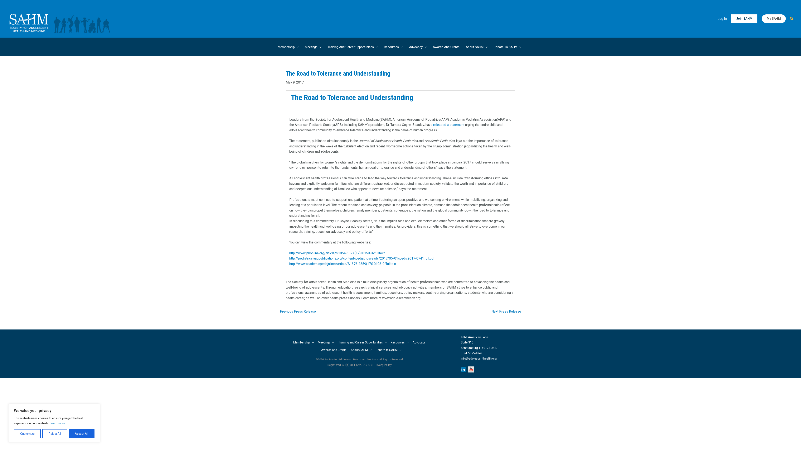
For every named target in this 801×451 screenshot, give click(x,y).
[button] (744, 18)
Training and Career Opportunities (351, 47)
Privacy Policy (383, 364)
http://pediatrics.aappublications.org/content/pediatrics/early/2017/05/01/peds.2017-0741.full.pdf (362, 258)
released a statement (448, 125)
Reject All (55, 433)
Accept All (81, 433)
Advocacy (416, 47)
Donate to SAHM (505, 47)
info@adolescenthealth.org (479, 358)
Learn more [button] (57, 423)
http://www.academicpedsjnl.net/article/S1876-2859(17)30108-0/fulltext (342, 264)
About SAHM (475, 47)
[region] (54, 423)
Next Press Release (508, 311)
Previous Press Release (296, 311)
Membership (286, 47)
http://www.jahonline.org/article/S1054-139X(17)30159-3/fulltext (337, 253)
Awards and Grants (446, 47)
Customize (27, 433)
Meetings (311, 47)
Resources (391, 47)
